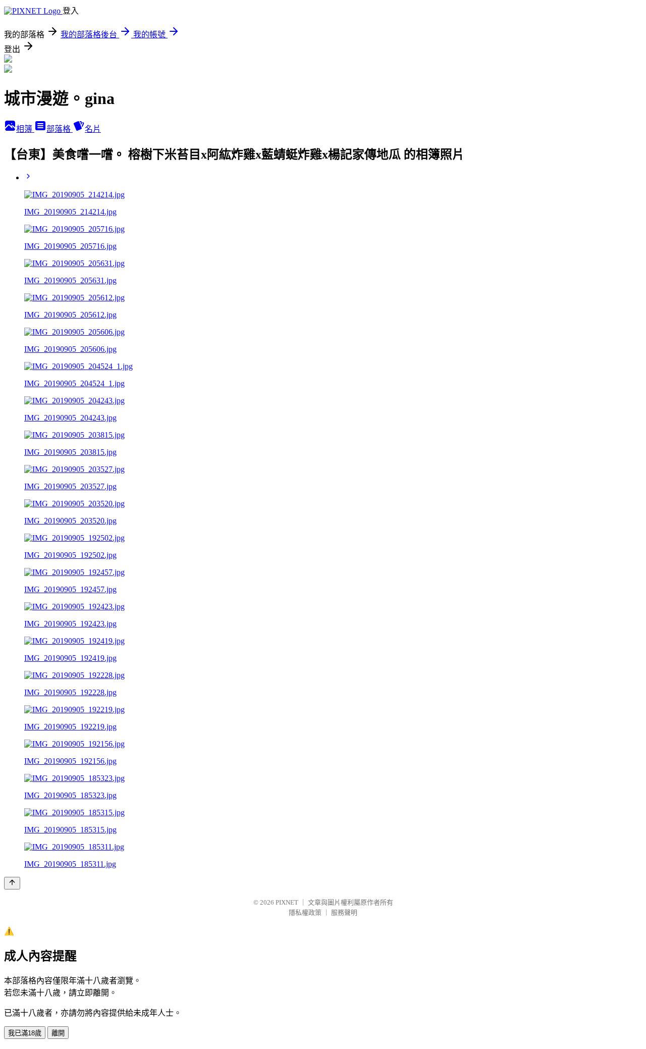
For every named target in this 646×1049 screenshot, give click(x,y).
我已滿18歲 (24, 1033)
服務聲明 (344, 912)
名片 (93, 129)
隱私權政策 (305, 912)
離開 (58, 1033)
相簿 (25, 129)
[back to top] (12, 883)
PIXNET (287, 902)
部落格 (59, 129)
